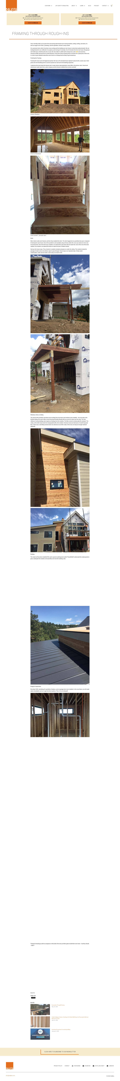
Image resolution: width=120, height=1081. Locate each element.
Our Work (47, 5)
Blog (89, 5)
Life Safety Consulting (61, 5)
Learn (81, 5)
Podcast (96, 5)
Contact (104, 5)
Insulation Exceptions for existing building (61, 1029)
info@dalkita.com (10, 1075)
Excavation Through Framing (58, 1005)
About (73, 5)
